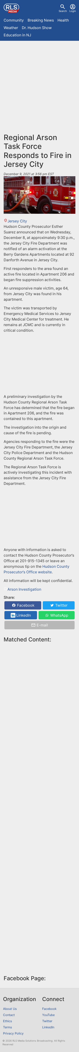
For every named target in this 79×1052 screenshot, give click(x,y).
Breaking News (41, 20)
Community (14, 20)
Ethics (7, 1021)
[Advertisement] (39, 84)
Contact (9, 1015)
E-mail (42, 625)
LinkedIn (23, 615)
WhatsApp (58, 615)
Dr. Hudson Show (37, 27)
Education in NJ (17, 35)
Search (63, 11)
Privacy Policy (13, 1033)
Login (72, 11)
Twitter (60, 605)
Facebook (25, 605)
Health (63, 20)
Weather (11, 27)
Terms (7, 1027)
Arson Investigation (24, 589)
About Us (10, 1009)
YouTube (48, 1015)
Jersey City (17, 221)
